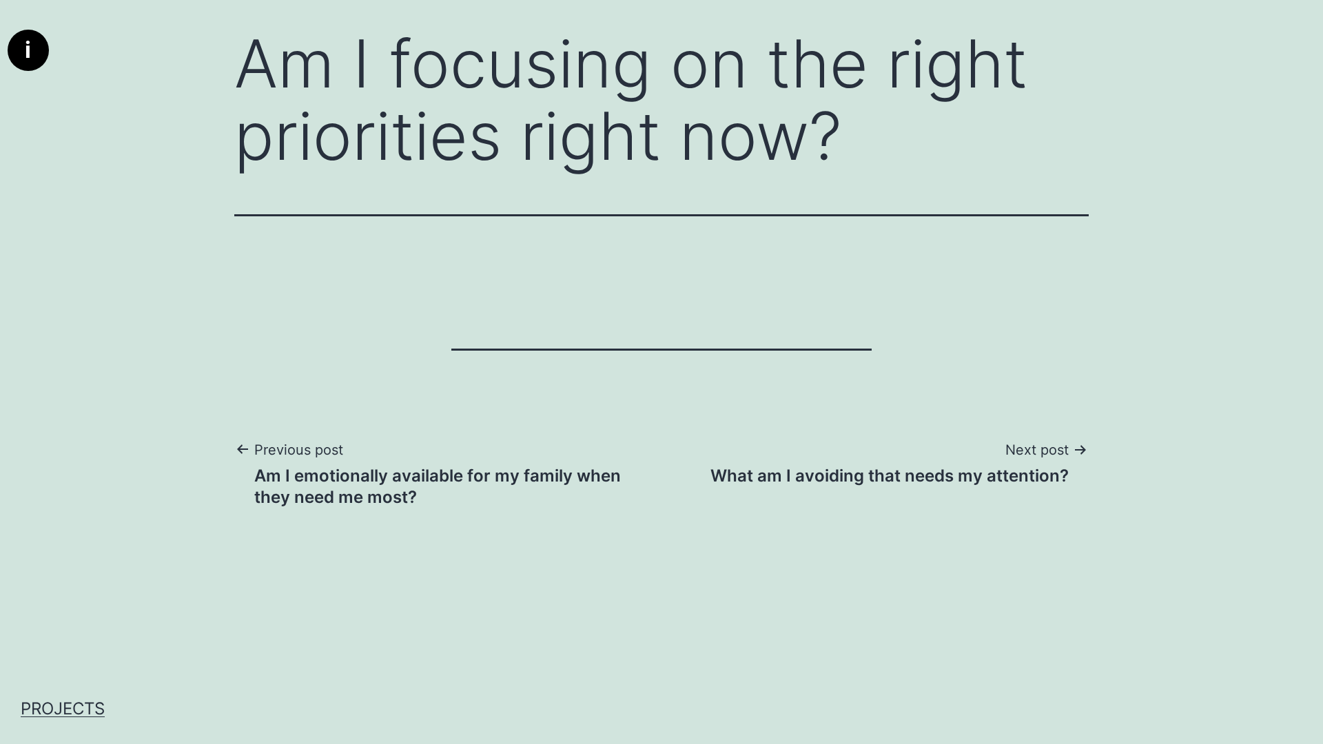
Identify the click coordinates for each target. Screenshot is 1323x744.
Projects (63, 709)
